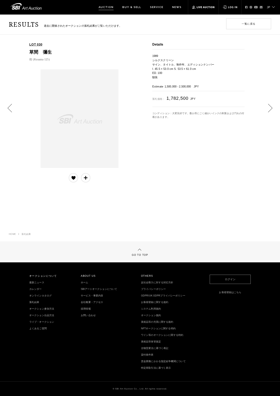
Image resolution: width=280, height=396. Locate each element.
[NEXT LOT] (267, 111)
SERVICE (156, 7)
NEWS (177, 7)
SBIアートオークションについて (99, 289)
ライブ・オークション (41, 322)
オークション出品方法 (41, 315)
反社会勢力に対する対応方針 (157, 282)
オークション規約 (151, 315)
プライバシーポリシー (153, 289)
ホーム (84, 282)
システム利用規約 (151, 309)
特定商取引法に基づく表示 (156, 368)
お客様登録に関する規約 (154, 302)
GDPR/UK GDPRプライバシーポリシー (163, 295)
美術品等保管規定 (151, 341)
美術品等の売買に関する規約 (157, 322)
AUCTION (106, 7)
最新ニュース (36, 282)
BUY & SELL (131, 7)
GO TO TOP (140, 255)
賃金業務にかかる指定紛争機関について (163, 361)
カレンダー (35, 289)
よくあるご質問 (38, 328)
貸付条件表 (147, 355)
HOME (12, 234)
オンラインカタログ (40, 295)
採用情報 (86, 309)
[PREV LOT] (13, 111)
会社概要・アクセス (92, 302)
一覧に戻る (248, 23)
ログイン (230, 279)
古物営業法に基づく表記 (154, 348)
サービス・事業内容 (92, 295)
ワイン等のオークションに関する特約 (162, 335)
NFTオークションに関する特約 (158, 328)
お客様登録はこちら (230, 292)
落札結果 (26, 234)
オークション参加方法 (41, 309)
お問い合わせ (88, 315)
